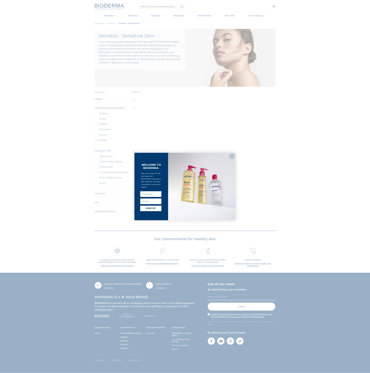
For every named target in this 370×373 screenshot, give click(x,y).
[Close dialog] (231, 156)
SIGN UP (151, 208)
